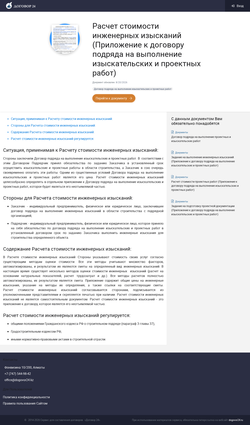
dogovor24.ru (236, 420)
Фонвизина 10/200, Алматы (24, 367)
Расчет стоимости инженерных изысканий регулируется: (52, 139)
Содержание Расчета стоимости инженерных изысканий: (53, 132)
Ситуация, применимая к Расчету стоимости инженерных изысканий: (62, 119)
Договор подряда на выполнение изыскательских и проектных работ (132, 89)
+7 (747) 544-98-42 (17, 373)
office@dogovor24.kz (19, 380)
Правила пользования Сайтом (25, 403)
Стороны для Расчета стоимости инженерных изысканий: (53, 125)
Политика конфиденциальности (26, 397)
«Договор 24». (93, 420)
